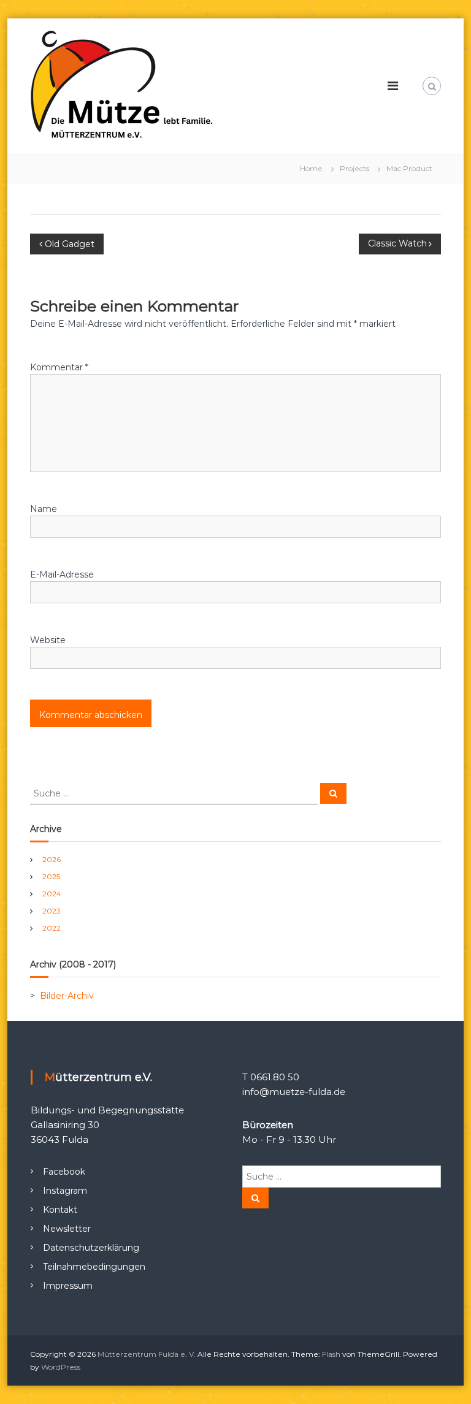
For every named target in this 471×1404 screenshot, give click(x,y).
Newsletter (67, 1228)
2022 (51, 928)
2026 (51, 859)
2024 (51, 893)
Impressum (68, 1285)
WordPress (60, 1367)
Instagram (65, 1190)
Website (48, 640)
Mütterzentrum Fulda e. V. (147, 1354)
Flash (331, 1354)
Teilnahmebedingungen (94, 1266)
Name (43, 508)
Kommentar (59, 367)
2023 (51, 910)
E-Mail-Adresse (62, 574)
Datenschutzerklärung (91, 1247)
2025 (51, 876)
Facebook (64, 1171)
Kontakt (60, 1209)
